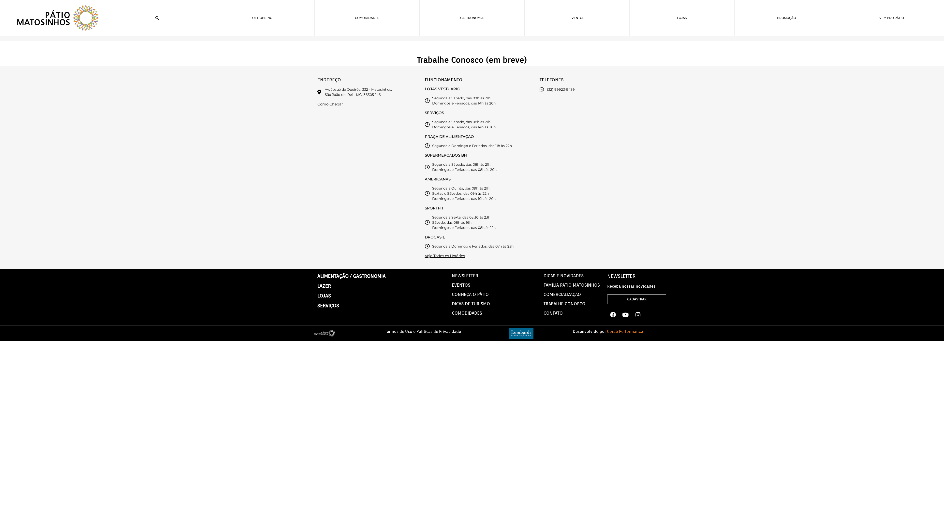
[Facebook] (613, 315)
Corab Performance (625, 331)
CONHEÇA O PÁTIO (470, 294)
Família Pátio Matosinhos (572, 285)
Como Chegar (330, 104)
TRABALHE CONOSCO (564, 303)
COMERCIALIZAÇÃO (562, 294)
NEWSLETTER (465, 275)
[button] (157, 18)
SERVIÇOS (328, 306)
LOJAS (324, 296)
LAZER (324, 286)
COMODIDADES (467, 313)
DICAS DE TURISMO (471, 303)
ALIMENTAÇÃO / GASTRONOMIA (351, 276)
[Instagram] (638, 315)
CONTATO (553, 313)
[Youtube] (625, 315)
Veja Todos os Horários (445, 255)
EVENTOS (461, 285)
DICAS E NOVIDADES (564, 275)
